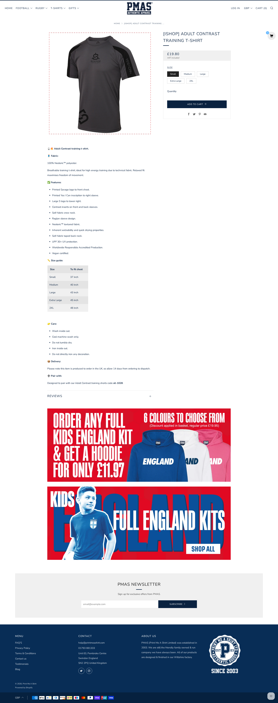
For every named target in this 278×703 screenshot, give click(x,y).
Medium (188, 74)
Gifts (72, 8)
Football (22, 8)
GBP (247, 8)
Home (9, 8)
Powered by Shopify (23, 687)
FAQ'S (18, 642)
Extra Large (175, 80)
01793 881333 (86, 648)
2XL (191, 80)
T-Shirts (57, 8)
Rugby (40, 8)
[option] (100, 84)
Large (202, 74)
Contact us (20, 658)
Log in (235, 8)
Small (173, 74)
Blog (17, 669)
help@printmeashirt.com (91, 642)
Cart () (261, 8)
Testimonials (21, 664)
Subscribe (176, 604)
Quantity (171, 91)
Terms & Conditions (25, 653)
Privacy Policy (22, 648)
